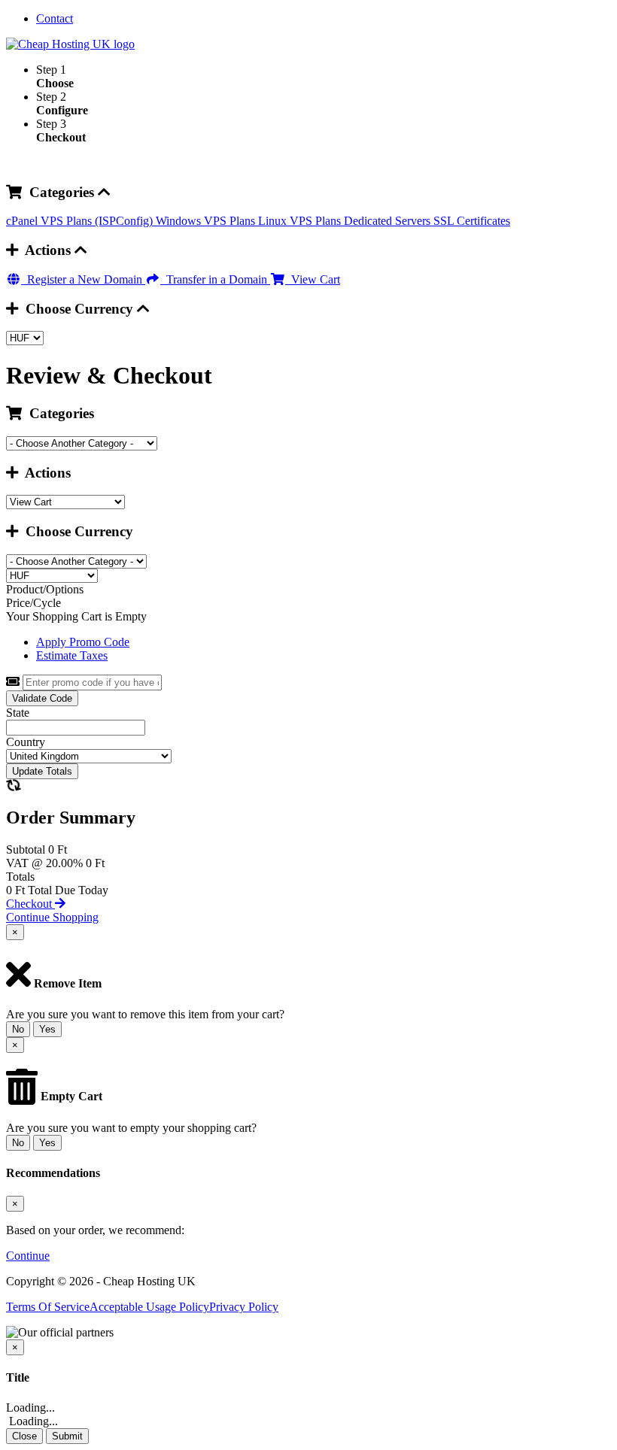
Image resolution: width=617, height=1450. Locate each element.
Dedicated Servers (388, 220)
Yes (47, 1029)
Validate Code (42, 698)
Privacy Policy (243, 1306)
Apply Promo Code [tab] (82, 642)
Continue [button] (28, 1255)
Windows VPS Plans (207, 220)
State (17, 712)
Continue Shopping (52, 917)
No (18, 1029)
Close (24, 1436)
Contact (54, 18)
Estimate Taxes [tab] (72, 655)
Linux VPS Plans (301, 220)
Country (25, 742)
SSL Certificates (471, 220)
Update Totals (42, 771)
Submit (67, 1436)
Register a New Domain (83, 279)
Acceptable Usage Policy (149, 1306)
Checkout (30, 903)
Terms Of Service (48, 1306)
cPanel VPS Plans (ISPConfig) (81, 220)
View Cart (312, 279)
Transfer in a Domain (215, 279)
